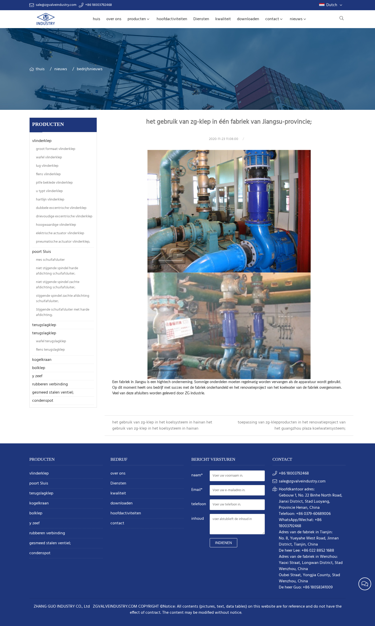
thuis (40, 69)
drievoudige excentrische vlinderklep (64, 216)
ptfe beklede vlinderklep (54, 182)
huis (96, 19)
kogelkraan (42, 360)
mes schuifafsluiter (50, 260)
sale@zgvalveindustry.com (56, 5)
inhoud (197, 518)
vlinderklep (42, 141)
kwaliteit (223, 19)
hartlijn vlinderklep (50, 199)
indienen (223, 543)
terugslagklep (44, 325)
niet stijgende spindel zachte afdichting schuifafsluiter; (57, 284)
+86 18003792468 (98, 5)
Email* (197, 490)
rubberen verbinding (50, 384)
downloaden (248, 19)
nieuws (296, 19)
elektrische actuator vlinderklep (60, 233)
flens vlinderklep (48, 174)
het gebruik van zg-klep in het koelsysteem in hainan (159, 422)
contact (272, 19)
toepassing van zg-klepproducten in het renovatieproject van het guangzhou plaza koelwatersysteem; (292, 425)
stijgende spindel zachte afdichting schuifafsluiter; (62, 298)
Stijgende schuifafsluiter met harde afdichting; (62, 312)
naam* (197, 475)
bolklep (38, 368)
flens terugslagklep (50, 349)
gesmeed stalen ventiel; (53, 392)
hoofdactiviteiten (172, 19)
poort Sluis (41, 252)
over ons (113, 19)
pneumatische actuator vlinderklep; (63, 241)
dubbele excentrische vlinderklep (61, 208)
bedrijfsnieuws (90, 69)
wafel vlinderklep (49, 157)
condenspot (42, 401)
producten (137, 19)
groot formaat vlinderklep (55, 149)
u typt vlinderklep (49, 191)
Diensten (201, 19)
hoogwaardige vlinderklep (56, 225)
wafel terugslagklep (51, 341)
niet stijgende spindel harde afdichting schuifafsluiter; (57, 271)
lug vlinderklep (47, 166)
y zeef (37, 376)
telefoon (198, 504)
